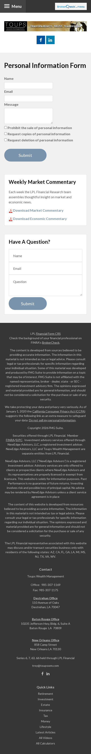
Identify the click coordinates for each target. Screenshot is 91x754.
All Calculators (45, 743)
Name (9, 78)
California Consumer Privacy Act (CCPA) (58, 411)
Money (45, 721)
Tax (45, 715)
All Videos (45, 738)
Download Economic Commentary (39, 219)
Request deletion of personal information (40, 140)
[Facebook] (42, 674)
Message (11, 104)
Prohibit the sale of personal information (40, 128)
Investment (45, 699)
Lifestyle (45, 727)
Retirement (45, 693)
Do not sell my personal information (52, 420)
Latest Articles (45, 732)
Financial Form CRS (48, 333)
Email (8, 91)
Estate (45, 704)
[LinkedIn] (48, 674)
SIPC (19, 440)
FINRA (10, 440)
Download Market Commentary (37, 210)
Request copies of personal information (39, 134)
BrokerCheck (50, 342)
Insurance (45, 710)
